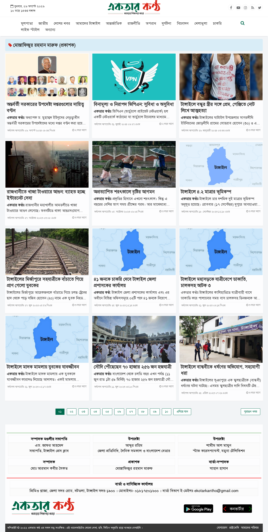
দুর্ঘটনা (166, 23)
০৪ (95, 411)
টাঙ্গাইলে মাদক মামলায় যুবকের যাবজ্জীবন (43, 367)
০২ (71, 411)
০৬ (119, 411)
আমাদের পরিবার (250, 527)
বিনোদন (183, 23)
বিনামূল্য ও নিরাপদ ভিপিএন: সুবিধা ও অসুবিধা (134, 104)
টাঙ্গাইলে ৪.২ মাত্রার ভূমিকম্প (206, 192)
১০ (166, 411)
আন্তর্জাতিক (114, 23)
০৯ (155, 411)
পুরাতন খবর (250, 411)
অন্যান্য (50, 29)
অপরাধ (151, 23)
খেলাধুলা (200, 23)
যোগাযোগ (222, 527)
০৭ (131, 411)
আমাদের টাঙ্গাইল (88, 23)
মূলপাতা (27, 23)
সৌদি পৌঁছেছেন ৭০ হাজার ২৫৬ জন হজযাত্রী (132, 367)
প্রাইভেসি (234, 527)
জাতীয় (43, 23)
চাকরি (217, 23)
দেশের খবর (62, 23)
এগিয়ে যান (182, 411)
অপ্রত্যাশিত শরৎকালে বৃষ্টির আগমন (124, 192)
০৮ (143, 411)
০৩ (83, 411)
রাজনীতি (134, 23)
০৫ (107, 411)
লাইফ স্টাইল (30, 29)
